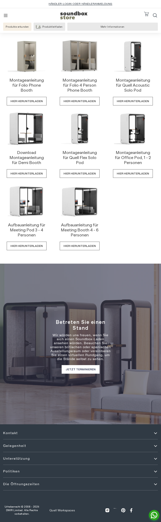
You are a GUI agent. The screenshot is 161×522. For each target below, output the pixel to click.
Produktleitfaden (52, 26)
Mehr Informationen (113, 27)
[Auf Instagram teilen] (107, 510)
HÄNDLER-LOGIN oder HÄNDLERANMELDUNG (80, 3)
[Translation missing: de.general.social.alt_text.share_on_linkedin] (115, 510)
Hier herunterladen (26, 101)
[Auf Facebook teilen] (131, 510)
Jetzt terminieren (81, 369)
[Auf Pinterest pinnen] (123, 510)
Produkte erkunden (17, 26)
